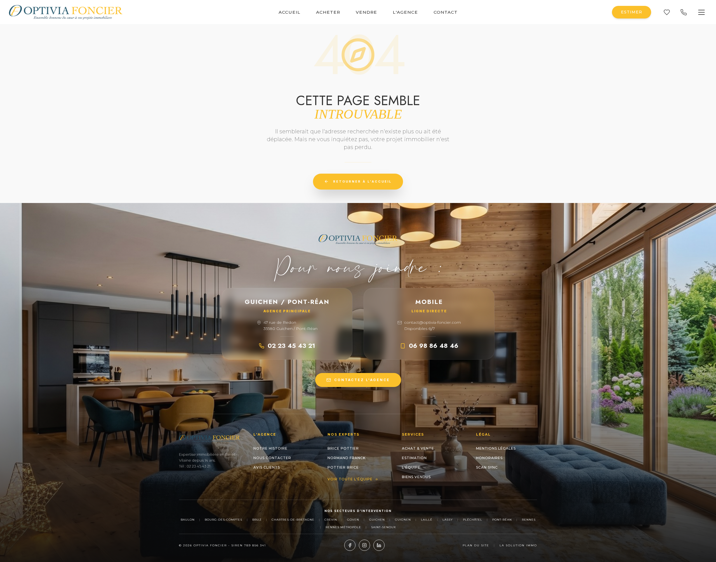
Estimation (414, 458)
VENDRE (366, 12)
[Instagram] (364, 545)
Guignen (403, 519)
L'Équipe (411, 467)
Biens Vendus (416, 477)
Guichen (377, 519)
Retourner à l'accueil (362, 181)
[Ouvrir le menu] (701, 12)
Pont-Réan (502, 519)
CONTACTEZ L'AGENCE (362, 380)
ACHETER (328, 12)
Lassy (447, 519)
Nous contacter (272, 458)
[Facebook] (349, 545)
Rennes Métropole (343, 527)
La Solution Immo (518, 545)
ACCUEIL (289, 12)
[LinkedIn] (379, 545)
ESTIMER (631, 12)
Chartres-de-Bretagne (293, 519)
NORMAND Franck (347, 458)
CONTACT (446, 12)
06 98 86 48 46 (433, 345)
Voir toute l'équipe (350, 479)
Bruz (257, 519)
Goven (353, 519)
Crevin (330, 519)
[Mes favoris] (666, 12)
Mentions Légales (496, 448)
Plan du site (476, 545)
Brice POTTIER (343, 448)
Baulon (188, 519)
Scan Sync (487, 467)
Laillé (426, 519)
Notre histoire (270, 448)
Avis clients (266, 467)
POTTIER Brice (343, 467)
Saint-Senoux (383, 527)
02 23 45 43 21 (291, 345)
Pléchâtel (472, 519)
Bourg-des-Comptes (223, 519)
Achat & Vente (418, 448)
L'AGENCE (405, 12)
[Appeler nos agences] (683, 12)
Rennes (529, 519)
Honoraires (489, 458)
